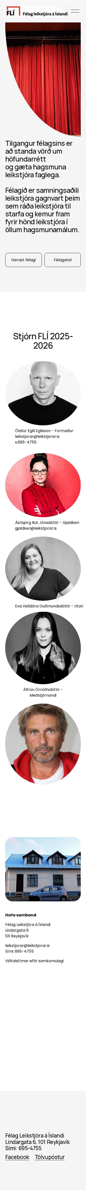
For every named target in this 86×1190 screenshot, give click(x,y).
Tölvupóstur (50, 1157)
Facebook (17, 1157)
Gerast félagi (23, 260)
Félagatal (62, 260)
